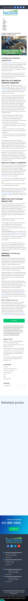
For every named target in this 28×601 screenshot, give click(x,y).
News (4, 28)
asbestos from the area (16, 234)
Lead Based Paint (7, 372)
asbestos (10, 63)
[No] (4, 600)
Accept (2, 600)
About (4, 25)
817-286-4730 (8, 564)
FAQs (4, 23)
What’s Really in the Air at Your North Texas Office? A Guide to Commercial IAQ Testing (13, 493)
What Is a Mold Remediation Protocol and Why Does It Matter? (13, 460)
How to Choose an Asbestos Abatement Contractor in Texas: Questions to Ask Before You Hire (13, 358)
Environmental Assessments (10, 368)
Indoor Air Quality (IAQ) (9, 370)
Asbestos (5, 366)
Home (4, 20)
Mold (4, 374)
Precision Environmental (7, 176)
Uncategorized (6, 378)
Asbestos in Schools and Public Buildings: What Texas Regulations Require (12, 426)
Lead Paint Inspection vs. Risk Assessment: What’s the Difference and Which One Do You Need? (13, 353)
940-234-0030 (8, 581)
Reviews (5, 26)
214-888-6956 (11, 523)
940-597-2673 (8, 557)
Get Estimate (14, 320)
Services (5, 22)
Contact (5, 29)
